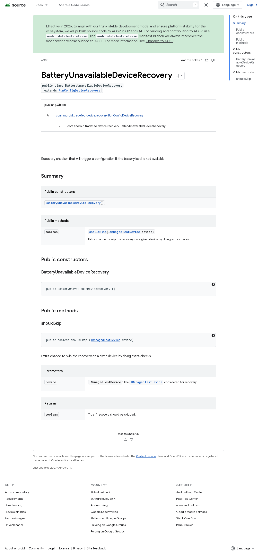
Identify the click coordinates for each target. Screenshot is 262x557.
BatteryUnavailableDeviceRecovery (73, 203)
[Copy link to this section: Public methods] (82, 311)
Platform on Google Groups (108, 518)
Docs (39, 5)
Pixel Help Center (187, 499)
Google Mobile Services (191, 512)
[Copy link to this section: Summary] (67, 176)
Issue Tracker (184, 525)
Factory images (15, 518)
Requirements (14, 499)
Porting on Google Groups (107, 531)
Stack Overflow (186, 518)
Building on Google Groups (108, 525)
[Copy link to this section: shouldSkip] (65, 323)
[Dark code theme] (213, 284)
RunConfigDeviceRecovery (79, 90)
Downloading (13, 505)
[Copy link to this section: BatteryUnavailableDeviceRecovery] (113, 272)
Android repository (17, 492)
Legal (51, 548)
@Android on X (100, 492)
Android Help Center (189, 492)
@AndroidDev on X (103, 499)
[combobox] (178, 5)
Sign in (252, 5)
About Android (15, 548)
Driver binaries (14, 525)
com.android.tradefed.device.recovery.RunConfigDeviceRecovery (99, 115)
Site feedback (96, 548)
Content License (146, 456)
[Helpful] (207, 60)
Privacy (78, 548)
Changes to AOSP (159, 41)
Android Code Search (74, 5)
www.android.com (188, 505)
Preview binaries (15, 512)
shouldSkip (98, 232)
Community (36, 548)
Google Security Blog (104, 512)
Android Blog (99, 505)
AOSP (44, 60)
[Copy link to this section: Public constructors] (92, 260)
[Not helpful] (213, 60)
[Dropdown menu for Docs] (48, 5)
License (64, 548)
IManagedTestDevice (124, 232)
